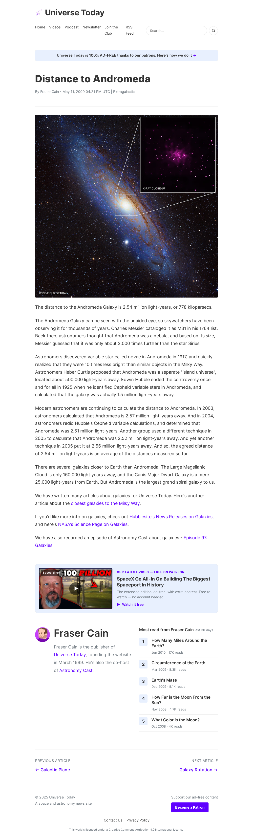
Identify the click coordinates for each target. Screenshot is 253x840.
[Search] (213, 30)
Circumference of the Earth (178, 662)
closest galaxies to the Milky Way (105, 503)
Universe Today (75, 12)
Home (40, 27)
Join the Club (111, 30)
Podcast (72, 27)
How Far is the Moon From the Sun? (181, 700)
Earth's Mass (164, 680)
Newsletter (92, 27)
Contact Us (113, 820)
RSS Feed (130, 30)
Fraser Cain (49, 91)
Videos (55, 27)
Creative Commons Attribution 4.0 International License (146, 829)
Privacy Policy (137, 820)
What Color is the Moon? (175, 719)
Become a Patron (190, 807)
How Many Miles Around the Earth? (179, 643)
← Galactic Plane (52, 769)
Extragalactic (124, 91)
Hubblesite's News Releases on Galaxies (170, 516)
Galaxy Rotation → (198, 769)
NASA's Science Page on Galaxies (92, 524)
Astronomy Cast (75, 670)
